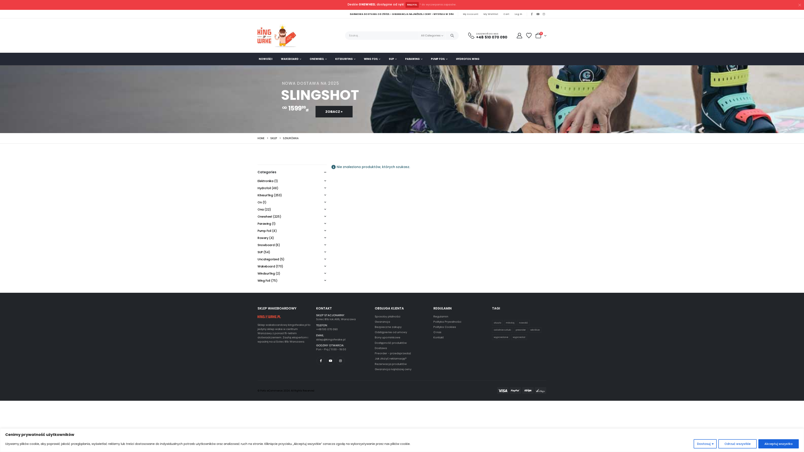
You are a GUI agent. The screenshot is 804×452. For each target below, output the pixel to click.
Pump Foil (438, 59)
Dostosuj (703, 444)
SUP (391, 59)
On (260, 202)
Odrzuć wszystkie (737, 444)
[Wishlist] (529, 35)
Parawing (412, 59)
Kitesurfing (344, 59)
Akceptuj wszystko (778, 444)
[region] (402, 440)
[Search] (452, 35)
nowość (523, 322)
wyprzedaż (519, 337)
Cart (506, 14)
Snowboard (266, 245)
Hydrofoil (264, 188)
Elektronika (265, 181)
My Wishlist (490, 14)
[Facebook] (532, 14)
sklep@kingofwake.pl (330, 340)
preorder (521, 329)
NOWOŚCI (265, 59)
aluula (497, 322)
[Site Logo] (278, 35)
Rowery (263, 238)
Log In (518, 14)
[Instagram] (543, 14)
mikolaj (510, 322)
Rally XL (412, 4)
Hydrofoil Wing (467, 59)
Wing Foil (371, 59)
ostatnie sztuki (502, 329)
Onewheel (317, 59)
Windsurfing (266, 273)
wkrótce (535, 329)
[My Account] (519, 35)
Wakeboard (290, 59)
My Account (471, 14)
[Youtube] (538, 14)
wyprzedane (501, 337)
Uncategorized (268, 259)
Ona (261, 209)
